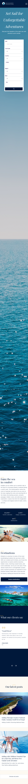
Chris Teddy (5, 643)
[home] (5, 4)
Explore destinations (14, 579)
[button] (26, 3)
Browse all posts (14, 776)
